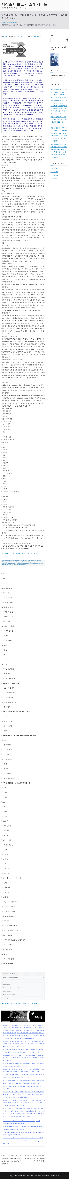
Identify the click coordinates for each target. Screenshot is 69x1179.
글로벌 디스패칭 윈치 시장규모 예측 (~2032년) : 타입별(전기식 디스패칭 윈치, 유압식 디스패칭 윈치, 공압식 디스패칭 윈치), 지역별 (58, 134)
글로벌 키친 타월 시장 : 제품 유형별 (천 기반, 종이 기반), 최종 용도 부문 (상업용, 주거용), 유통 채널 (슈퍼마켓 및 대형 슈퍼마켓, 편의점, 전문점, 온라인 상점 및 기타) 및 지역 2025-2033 (23, 1043)
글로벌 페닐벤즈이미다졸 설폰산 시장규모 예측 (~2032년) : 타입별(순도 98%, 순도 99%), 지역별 (58, 93)
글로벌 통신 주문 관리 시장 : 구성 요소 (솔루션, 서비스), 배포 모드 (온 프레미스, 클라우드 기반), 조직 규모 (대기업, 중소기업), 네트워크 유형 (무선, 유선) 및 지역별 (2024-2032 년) (24, 1102)
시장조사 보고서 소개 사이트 (24, 4)
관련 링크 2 (54, 172)
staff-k (5, 36)
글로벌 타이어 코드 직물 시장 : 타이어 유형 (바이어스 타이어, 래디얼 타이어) (35, 1158)
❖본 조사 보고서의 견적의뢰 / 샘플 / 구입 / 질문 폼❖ (19, 553)
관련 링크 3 (54, 175)
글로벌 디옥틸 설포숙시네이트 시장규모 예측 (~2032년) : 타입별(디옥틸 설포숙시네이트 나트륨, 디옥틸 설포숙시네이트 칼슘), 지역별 (58, 107)
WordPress (55, 1175)
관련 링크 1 (54, 168)
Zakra (47, 1175)
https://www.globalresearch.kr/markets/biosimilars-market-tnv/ (23, 1138)
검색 (51, 35)
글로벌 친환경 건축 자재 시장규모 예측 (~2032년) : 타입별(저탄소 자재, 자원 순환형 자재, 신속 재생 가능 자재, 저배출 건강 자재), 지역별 (58, 150)
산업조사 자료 (37, 36)
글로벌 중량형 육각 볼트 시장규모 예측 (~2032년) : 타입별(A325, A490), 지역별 (58, 121)
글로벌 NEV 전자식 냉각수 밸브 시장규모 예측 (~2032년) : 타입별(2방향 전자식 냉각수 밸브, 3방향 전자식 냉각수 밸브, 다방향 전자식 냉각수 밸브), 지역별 (23, 1057)
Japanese (53, 178)
